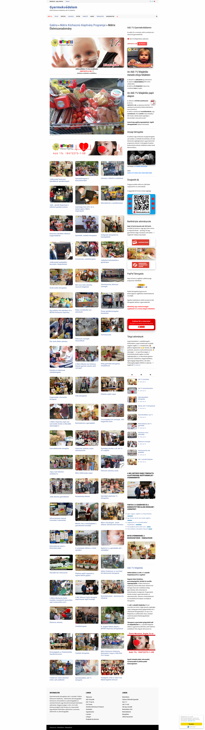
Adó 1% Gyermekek (143, 379)
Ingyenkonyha (90, 712)
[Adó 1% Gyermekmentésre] (132, 388)
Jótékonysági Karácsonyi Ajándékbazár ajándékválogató (59, 180)
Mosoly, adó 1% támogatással (146, 406)
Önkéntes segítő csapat (108, 394)
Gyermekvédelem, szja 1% (145, 415)
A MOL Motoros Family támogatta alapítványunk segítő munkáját (86, 598)
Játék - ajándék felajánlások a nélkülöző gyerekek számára (59, 206)
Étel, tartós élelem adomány (58, 341)
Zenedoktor (89, 709)
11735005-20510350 (140, 166)
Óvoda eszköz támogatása (58, 288)
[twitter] (152, 1)
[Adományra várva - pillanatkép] (132, 433)
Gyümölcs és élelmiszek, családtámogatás (57, 371)
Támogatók (100, 16)
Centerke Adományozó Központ (95, 707)
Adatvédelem (60, 727)
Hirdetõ (85, 16)
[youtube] (154, 1)
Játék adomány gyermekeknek (59, 497)
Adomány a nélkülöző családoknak (112, 178)
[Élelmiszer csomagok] (132, 442)
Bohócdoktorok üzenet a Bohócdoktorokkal (57, 547)
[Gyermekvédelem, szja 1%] (132, 415)
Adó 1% (50, 16)
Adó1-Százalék (90, 699)
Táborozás (89, 697)
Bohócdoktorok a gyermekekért (85, 423)
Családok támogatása (82, 653)
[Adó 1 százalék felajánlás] (132, 460)
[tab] (132, 374)
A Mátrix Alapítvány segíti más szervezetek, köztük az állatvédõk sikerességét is (60, 424)
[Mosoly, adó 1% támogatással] (132, 406)
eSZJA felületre (139, 82)
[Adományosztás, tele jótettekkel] (132, 451)
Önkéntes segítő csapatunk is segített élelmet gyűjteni (84, 574)
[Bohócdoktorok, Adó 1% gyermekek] (132, 424)
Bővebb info (191, 721)
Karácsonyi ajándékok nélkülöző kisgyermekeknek (60, 235)
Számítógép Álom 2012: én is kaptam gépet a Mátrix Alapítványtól (84, 209)
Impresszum (53, 727)
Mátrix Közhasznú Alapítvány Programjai (83, 25)
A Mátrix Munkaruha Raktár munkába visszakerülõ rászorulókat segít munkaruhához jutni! (61, 600)
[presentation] (132, 374)
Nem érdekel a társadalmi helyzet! (137, 529)
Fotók (78, 16)
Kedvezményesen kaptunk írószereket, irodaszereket (58, 519)
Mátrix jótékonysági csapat (83, 473)
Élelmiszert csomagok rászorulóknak (82, 340)
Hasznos (71, 16)
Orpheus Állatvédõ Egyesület (130, 699)
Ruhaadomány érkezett (82, 496)
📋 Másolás (142, 43)
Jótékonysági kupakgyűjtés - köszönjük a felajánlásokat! (59, 263)
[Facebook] (150, 1)
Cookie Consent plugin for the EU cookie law (191, 727)
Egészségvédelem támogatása (143, 398)
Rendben (191, 724)
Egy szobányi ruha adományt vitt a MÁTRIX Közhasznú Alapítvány (61, 311)
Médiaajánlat (68, 727)
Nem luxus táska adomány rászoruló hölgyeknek (83, 286)
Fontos (63, 16)
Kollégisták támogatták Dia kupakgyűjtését (109, 236)
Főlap (56, 16)
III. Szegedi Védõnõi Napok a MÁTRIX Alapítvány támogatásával (112, 628)
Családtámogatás (81, 626)
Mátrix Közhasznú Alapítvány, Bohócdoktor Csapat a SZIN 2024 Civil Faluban (111, 653)
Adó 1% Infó (125, 704)
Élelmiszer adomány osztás (109, 471)
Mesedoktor (110, 16)
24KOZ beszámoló (127, 717)
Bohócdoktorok (126, 712)
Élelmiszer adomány (56, 622)
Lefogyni (88, 717)
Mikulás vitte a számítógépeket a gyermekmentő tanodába (85, 524)
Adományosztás (106, 335)
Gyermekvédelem (63, 7)
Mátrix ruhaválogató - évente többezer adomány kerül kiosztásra (112, 524)
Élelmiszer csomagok (144, 441)
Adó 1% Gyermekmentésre (145, 388)
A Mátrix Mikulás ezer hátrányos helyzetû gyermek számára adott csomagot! (85, 366)
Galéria (54, 25)
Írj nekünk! (137, 365)
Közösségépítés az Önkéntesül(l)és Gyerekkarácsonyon (61, 653)
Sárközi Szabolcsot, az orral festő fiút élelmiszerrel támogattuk (111, 572)
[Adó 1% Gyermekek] (132, 379)
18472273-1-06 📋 (87, 71)
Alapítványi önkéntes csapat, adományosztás (84, 449)
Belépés (68, 1)
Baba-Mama (125, 697)
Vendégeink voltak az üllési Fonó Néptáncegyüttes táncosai (111, 679)
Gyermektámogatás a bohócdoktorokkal (82, 179)
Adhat (92, 16)
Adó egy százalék (127, 707)
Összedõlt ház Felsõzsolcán (59, 573)
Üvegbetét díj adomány (92, 719)
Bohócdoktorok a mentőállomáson (112, 203)
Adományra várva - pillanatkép (143, 433)
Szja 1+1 (124, 702)
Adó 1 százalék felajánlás (145, 459)
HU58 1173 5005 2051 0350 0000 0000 (139, 173)
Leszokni (88, 714)
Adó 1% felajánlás (135, 568)
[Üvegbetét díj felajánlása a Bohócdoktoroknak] (141, 204)
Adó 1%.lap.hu (90, 702)
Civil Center (89, 704)
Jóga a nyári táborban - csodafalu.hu (57, 473)
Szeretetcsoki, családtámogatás (85, 259)
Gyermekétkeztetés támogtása (59, 448)
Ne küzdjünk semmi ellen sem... (137, 527)
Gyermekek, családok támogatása (86, 235)
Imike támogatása (81, 396)
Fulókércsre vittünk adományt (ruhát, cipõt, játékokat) (59, 679)
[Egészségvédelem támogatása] (132, 397)
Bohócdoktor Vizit (127, 709)
